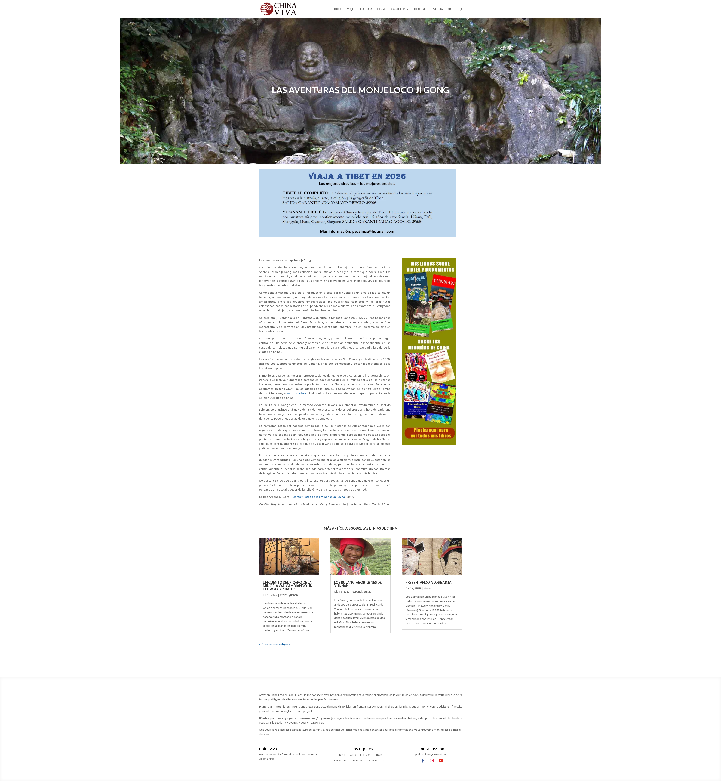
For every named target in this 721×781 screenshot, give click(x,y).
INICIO (338, 9)
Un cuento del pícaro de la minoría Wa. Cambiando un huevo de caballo (287, 585)
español (357, 591)
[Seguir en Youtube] (441, 760)
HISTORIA (437, 9)
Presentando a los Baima (429, 582)
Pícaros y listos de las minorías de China (318, 497)
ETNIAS (381, 9)
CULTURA (366, 9)
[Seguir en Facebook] (423, 760)
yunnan (293, 595)
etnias (283, 595)
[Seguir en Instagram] (432, 760)
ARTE (451, 9)
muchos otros (296, 393)
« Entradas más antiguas (274, 644)
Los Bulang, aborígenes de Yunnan (358, 584)
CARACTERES (399, 9)
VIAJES (351, 9)
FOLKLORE (419, 9)
